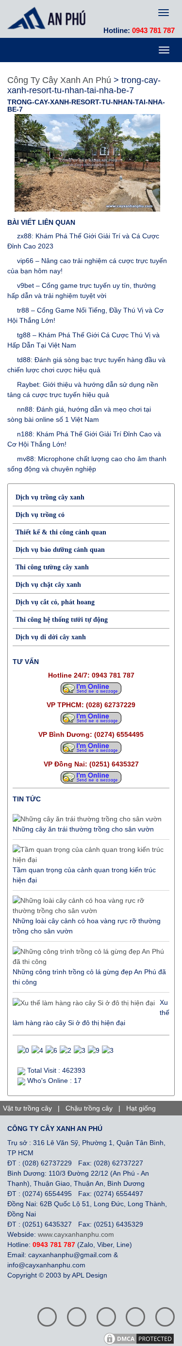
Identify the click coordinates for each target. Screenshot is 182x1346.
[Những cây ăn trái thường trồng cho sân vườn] (87, 819)
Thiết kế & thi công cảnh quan (61, 532)
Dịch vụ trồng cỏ (40, 514)
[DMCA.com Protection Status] (142, 1338)
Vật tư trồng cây (27, 1108)
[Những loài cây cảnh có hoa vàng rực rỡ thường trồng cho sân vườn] (89, 906)
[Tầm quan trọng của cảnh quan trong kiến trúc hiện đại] (89, 855)
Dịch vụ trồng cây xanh (50, 497)
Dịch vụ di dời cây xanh (51, 637)
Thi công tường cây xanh (52, 567)
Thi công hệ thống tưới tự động (62, 619)
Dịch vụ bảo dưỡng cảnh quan (60, 549)
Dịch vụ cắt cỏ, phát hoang (55, 602)
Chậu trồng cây (89, 1108)
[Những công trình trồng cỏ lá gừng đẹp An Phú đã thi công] (89, 957)
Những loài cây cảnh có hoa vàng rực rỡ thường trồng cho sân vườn (87, 926)
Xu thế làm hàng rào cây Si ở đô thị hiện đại (91, 1012)
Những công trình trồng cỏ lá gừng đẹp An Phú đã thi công (89, 977)
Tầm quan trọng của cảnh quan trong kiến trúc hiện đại (84, 875)
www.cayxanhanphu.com (76, 1234)
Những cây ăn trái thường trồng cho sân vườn (83, 829)
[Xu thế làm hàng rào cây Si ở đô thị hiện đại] (84, 1002)
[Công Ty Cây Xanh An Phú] (49, 18)
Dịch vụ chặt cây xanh (48, 584)
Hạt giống (141, 1108)
